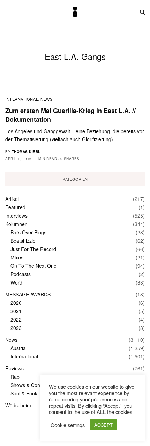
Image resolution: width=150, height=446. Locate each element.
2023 (16, 327)
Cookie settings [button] (68, 425)
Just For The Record (33, 249)
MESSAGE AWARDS (28, 294)
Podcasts (20, 274)
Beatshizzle (23, 240)
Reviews (14, 368)
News (46, 99)
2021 (16, 311)
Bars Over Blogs (28, 232)
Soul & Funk (23, 393)
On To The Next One (33, 265)
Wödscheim (18, 405)
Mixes (16, 257)
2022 (16, 319)
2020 (16, 302)
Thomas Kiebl (26, 151)
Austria (18, 348)
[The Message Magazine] (75, 12)
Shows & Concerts (30, 385)
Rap (15, 376)
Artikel (12, 198)
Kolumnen (16, 223)
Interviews (16, 215)
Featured (15, 207)
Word (16, 282)
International (21, 99)
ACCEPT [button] (103, 425)
